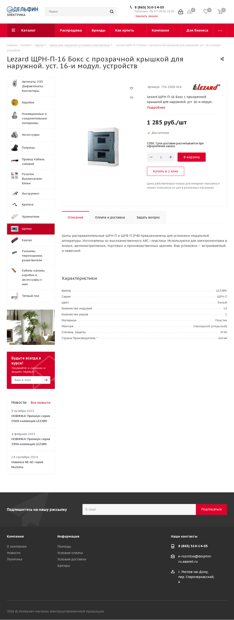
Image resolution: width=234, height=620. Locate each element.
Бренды (63, 566)
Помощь (64, 546)
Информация (68, 536)
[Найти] (111, 11)
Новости (13, 553)
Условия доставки (71, 559)
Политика (14, 559)
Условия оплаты (70, 553)
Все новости (40, 403)
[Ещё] (220, 30)
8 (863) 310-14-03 (149, 7)
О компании (17, 546)
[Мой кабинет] (180, 11)
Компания (15, 536)
